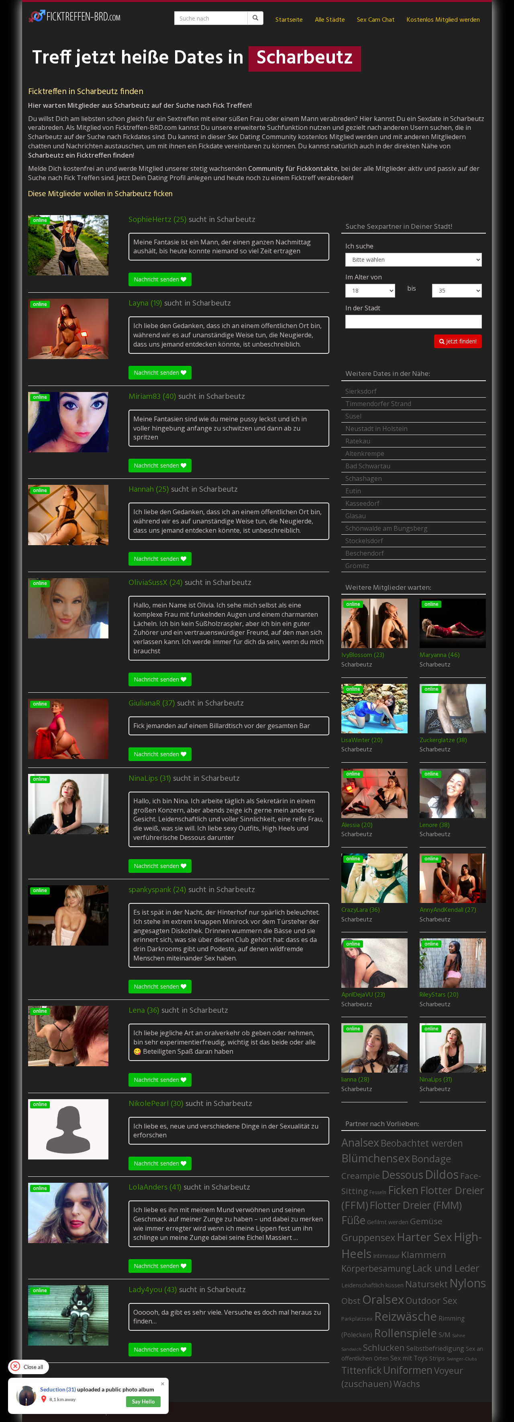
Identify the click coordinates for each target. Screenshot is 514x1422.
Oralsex (383, 1299)
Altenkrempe (364, 453)
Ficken (403, 1190)
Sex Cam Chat (376, 20)
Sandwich (351, 1349)
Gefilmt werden (387, 1222)
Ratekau (357, 441)
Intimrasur (386, 1256)
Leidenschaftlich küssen (372, 1285)
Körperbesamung (376, 1268)
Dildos (442, 1174)
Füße (353, 1220)
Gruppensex (368, 1237)
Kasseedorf (362, 503)
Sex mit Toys (409, 1358)
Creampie (360, 1175)
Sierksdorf (361, 391)
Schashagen (363, 478)
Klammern (423, 1254)
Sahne (458, 1335)
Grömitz (357, 565)
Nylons (467, 1283)
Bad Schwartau (367, 466)
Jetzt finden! (461, 341)
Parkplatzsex (357, 1318)
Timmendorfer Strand (378, 403)
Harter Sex (424, 1236)
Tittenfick (361, 1370)
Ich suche (359, 246)
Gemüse (426, 1221)
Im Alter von (363, 277)
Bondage (431, 1158)
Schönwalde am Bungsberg (386, 528)
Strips (437, 1358)
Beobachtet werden (422, 1143)
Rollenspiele (405, 1332)
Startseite (289, 20)
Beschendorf (364, 553)
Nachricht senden (157, 279)
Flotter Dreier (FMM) (416, 1205)
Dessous (402, 1174)
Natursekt (426, 1284)
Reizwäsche (405, 1316)
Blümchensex (375, 1158)
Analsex (360, 1142)
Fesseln (377, 1192)
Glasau (355, 515)
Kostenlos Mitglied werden (443, 20)
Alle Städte (330, 20)
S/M (445, 1334)
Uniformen (407, 1370)
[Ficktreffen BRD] (74, 20)
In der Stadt (362, 308)
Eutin (353, 490)
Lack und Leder (445, 1268)
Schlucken (384, 1347)
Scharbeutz (236, 220)
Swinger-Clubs (462, 1359)
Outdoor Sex (431, 1300)
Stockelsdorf (364, 540)
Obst (351, 1300)
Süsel (353, 416)
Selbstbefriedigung (435, 1348)
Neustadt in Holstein (376, 428)
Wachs (407, 1383)
